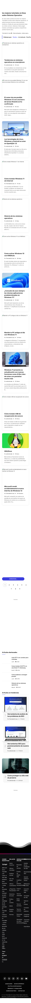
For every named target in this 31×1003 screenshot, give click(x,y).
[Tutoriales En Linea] (4, 864)
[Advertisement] (15, 6)
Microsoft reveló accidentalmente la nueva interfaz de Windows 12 (14, 489)
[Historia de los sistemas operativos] (15, 205)
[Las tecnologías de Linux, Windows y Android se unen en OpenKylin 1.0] (15, 128)
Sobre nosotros (11, 990)
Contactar (21, 990)
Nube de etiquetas (17, 33)
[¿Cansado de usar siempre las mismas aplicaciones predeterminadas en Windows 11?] (15, 280)
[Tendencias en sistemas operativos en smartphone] (15, 49)
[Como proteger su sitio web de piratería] (15, 765)
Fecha (15, 37)
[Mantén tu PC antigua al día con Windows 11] (15, 322)
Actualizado (21, 37)
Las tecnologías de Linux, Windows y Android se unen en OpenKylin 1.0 (15, 141)
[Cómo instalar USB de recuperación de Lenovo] (15, 403)
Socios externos (19, 983)
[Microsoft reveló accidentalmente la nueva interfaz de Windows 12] (15, 476)
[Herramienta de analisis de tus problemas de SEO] (15, 704)
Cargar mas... (13, 578)
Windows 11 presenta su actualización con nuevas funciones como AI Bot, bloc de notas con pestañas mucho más (15, 374)
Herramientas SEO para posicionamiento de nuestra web (18, 746)
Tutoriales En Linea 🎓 (7, 33)
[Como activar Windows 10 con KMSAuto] (15, 243)
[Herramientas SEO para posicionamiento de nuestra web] (15, 734)
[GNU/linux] (15, 440)
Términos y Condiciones (14, 988)
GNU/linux (8, 451)
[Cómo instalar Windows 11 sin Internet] (15, 168)
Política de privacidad (14, 986)
